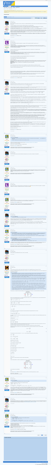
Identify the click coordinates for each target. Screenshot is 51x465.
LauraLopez (15, 77)
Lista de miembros (10, 7)
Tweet (7, 52)
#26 (46, 250)
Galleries (15, 6)
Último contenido (5, 7)
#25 (46, 229)
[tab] (5, 16)
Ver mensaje (17, 137)
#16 (46, 21)
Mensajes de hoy (18, 7)
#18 (46, 81)
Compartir (7, 51)
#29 (46, 398)
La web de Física (6, 6)
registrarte (42, 11)
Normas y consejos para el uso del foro (19, 10)
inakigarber (15, 145)
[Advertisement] (25, 449)
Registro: (5, 31)
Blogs (12, 6)
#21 (46, 167)
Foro (9, 6)
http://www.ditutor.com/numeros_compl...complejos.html (31, 142)
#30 (46, 414)
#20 (46, 151)
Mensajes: (5, 50)
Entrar (46, 0)
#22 (46, 183)
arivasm (15, 35)
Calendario (14, 7)
